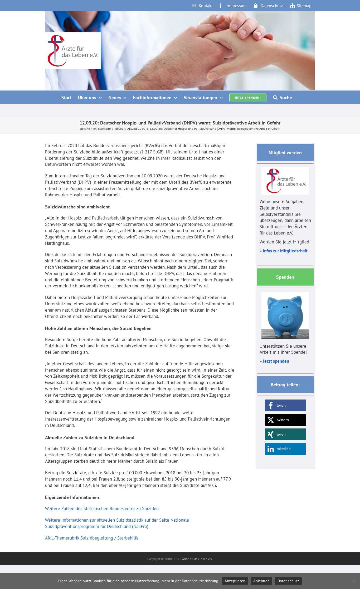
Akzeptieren (235, 581)
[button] (285, 405)
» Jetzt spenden (274, 361)
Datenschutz (288, 581)
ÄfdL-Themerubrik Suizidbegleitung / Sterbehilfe (92, 538)
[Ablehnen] (353, 581)
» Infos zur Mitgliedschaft (284, 251)
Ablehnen (261, 581)
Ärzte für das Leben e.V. (197, 559)
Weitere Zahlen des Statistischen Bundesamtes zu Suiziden (102, 508)
